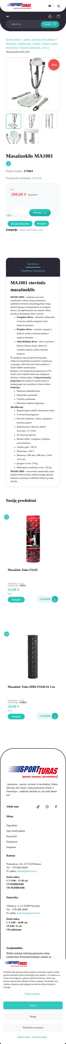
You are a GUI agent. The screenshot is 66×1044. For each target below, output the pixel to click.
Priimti (33, 1005)
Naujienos (11, 847)
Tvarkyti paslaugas (32, 993)
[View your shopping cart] (58, 16)
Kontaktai (20, 831)
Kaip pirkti (11, 836)
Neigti (33, 1016)
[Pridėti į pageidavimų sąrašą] (8, 163)
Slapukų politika (23, 1037)
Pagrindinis (11, 825)
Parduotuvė (11, 842)
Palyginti (41, 223)
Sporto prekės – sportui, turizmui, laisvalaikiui (30, 39)
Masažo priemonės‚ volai (33, 47)
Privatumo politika (39, 1037)
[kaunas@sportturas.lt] (49, 6)
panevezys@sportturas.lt (28, 913)
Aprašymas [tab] (33, 264)
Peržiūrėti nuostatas (33, 1027)
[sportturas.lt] (19, 5)
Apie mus (11, 831)
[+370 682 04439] (58, 6)
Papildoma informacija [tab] (33, 270)
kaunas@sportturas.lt (27, 871)
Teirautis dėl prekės (20, 223)
